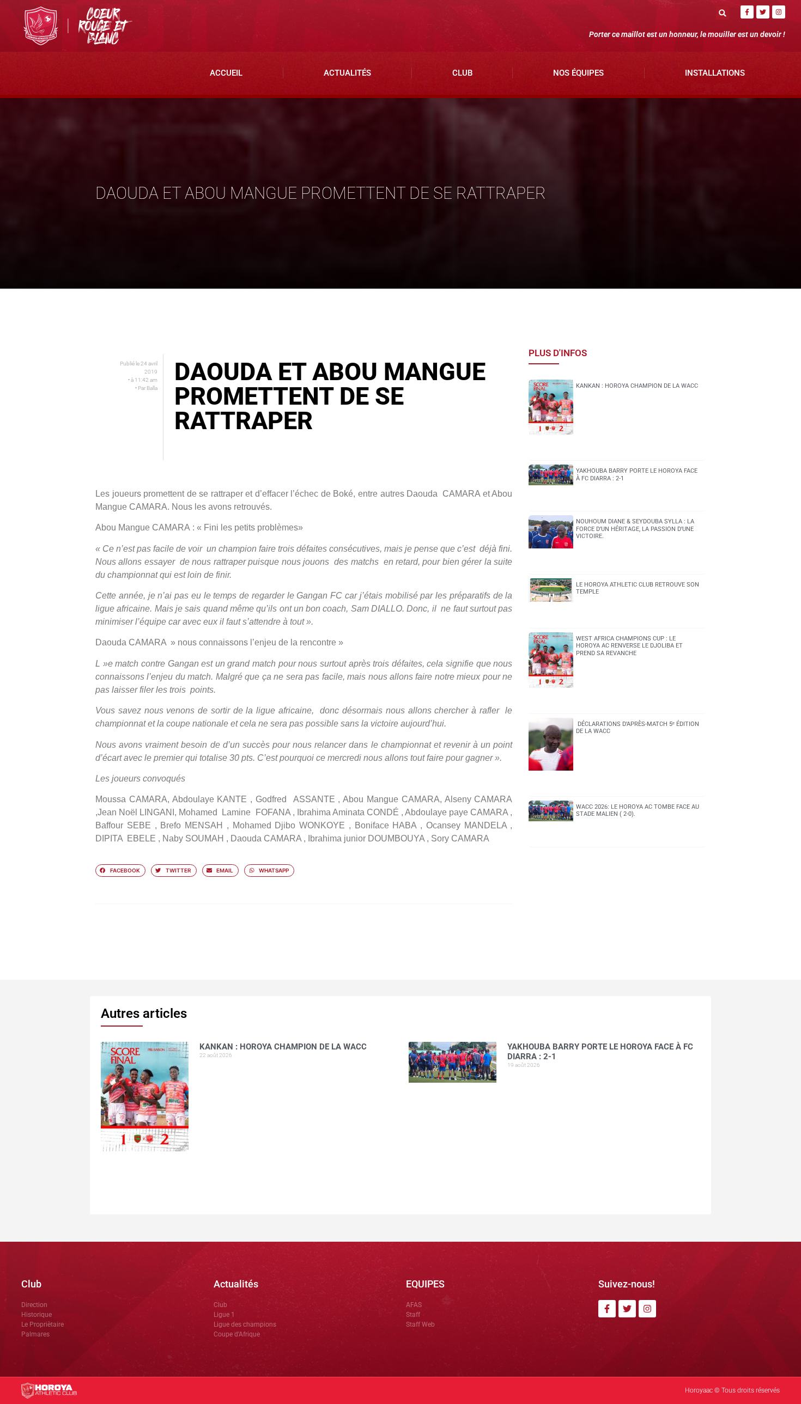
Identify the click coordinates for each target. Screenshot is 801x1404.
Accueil (226, 73)
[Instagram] (778, 12)
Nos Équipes (578, 73)
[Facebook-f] (747, 12)
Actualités (347, 73)
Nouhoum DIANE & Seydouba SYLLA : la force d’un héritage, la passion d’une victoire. (635, 528)
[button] (723, 13)
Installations (715, 73)
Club (462, 73)
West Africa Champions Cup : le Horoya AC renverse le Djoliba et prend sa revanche (629, 645)
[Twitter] (762, 12)
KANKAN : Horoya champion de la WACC (637, 385)
